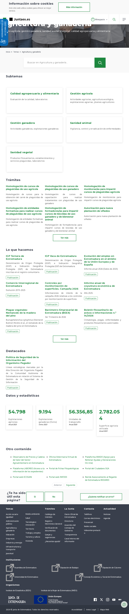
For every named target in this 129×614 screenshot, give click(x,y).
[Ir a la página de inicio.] (12, 19)
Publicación (12, 277)
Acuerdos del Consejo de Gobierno (70, 528)
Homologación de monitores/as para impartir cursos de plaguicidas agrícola (102, 189)
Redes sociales (90, 526)
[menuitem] (35, 100)
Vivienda (29, 541)
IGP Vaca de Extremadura (60, 256)
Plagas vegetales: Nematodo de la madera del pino (21, 313)
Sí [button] (35, 496)
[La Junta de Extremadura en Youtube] (114, 599)
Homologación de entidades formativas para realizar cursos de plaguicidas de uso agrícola (24, 211)
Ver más (64, 237)
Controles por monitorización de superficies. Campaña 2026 (61, 286)
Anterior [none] (58, 485)
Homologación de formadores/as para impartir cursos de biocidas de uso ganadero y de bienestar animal (61, 214)
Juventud (9, 553)
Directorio (68, 521)
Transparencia (70, 534)
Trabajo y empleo (33, 532)
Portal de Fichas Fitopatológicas (64, 468)
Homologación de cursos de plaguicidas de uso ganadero (62, 187)
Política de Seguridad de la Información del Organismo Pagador (22, 360)
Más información (74, 7)
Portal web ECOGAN (22, 477)
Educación (10, 534)
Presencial (88, 522)
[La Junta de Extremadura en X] (101, 599)
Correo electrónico (92, 518)
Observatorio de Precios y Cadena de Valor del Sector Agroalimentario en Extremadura (29, 460)
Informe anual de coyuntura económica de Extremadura (99, 286)
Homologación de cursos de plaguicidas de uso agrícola (22, 187)
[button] (99, 19)
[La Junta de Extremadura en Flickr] (120, 599)
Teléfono (88, 514)
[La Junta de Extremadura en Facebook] (95, 599)
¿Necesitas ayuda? (52, 541)
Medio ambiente (32, 514)
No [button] (53, 496)
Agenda (107, 518)
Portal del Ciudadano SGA (97, 468)
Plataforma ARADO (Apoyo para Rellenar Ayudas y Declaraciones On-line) (100, 460)
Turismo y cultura (32, 537)
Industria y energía (14, 542)
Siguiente (70, 485)
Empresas (10, 538)
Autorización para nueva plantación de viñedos (98, 209)
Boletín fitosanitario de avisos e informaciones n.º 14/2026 (100, 313)
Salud (27, 518)
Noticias (107, 514)
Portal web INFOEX (58, 477)
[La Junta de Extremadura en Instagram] (108, 599)
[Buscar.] (99, 63)
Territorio (29, 528)
